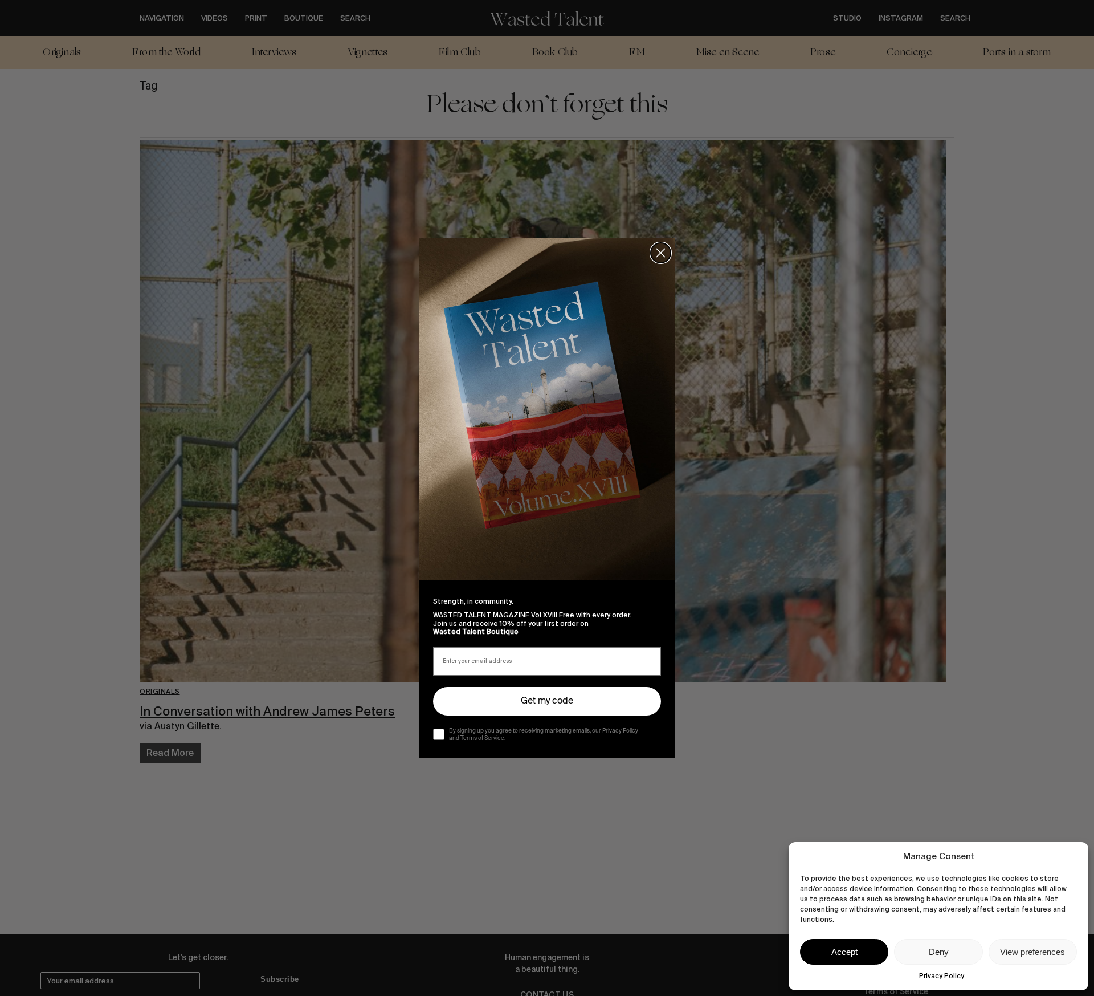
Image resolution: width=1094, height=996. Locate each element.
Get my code (547, 701)
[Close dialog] (661, 253)
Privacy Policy (941, 976)
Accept (844, 952)
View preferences (1032, 952)
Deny (939, 952)
